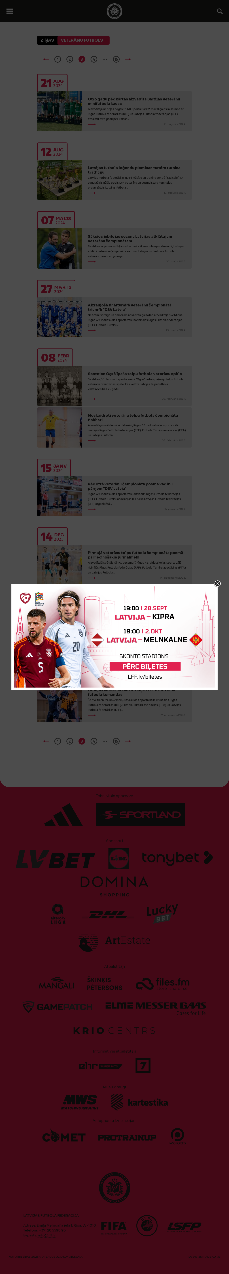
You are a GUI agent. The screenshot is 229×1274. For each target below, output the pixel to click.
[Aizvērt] (217, 584)
